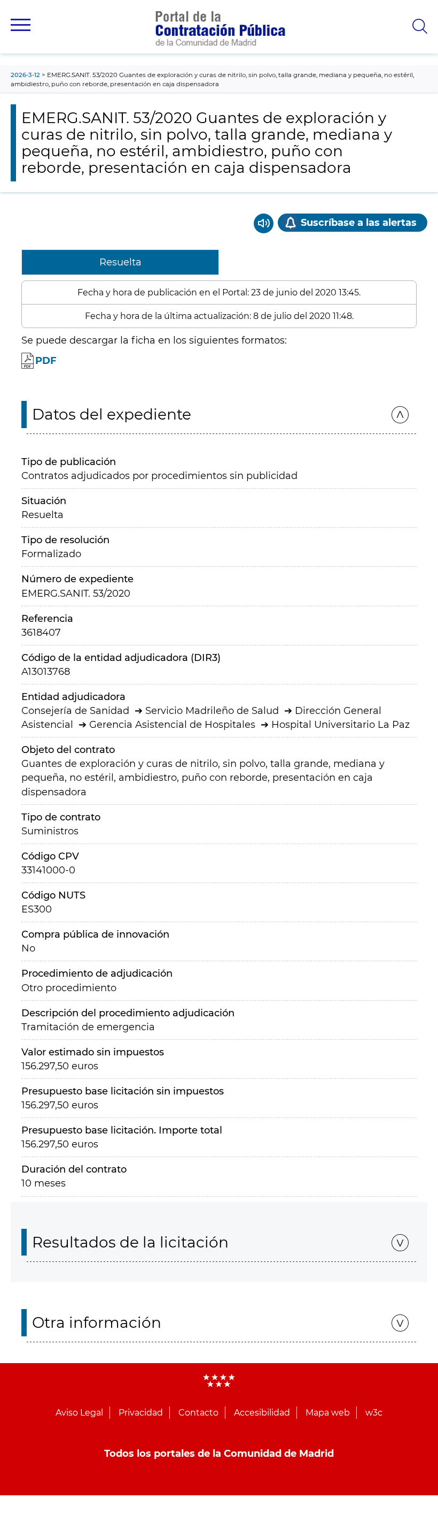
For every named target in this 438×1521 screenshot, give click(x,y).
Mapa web (328, 1413)
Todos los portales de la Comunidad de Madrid (219, 1453)
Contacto (198, 1413)
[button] (20, 25)
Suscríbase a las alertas (359, 223)
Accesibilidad (262, 1413)
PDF (46, 361)
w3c (373, 1413)
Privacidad (141, 1413)
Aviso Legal (79, 1413)
